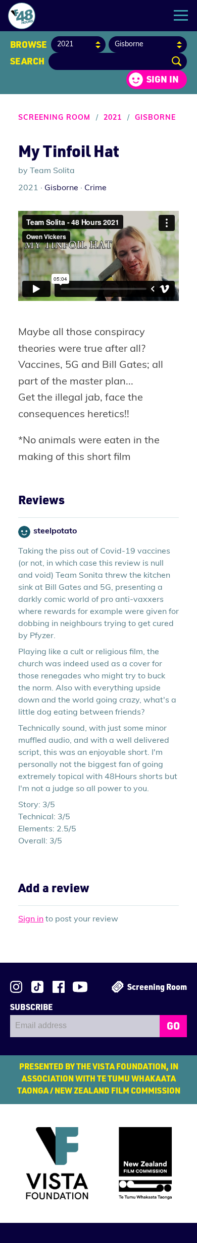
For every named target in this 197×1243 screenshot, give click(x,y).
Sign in (162, 79)
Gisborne (155, 118)
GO (173, 1025)
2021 (113, 118)
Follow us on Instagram (16, 987)
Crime (95, 188)
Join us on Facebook (59, 987)
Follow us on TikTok (37, 987)
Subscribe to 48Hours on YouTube (80, 987)
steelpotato (55, 531)
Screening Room (54, 118)
